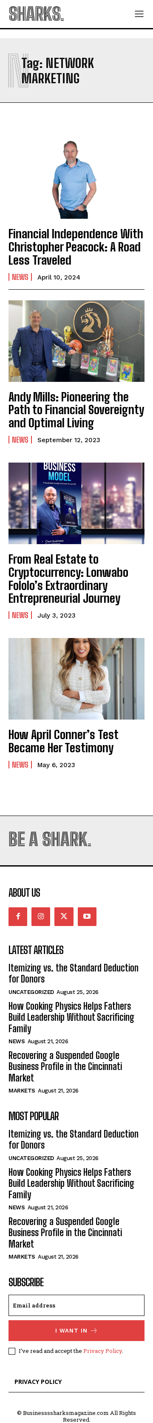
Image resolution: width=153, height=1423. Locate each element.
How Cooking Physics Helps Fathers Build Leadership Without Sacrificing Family (71, 1017)
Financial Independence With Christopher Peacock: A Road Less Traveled (75, 246)
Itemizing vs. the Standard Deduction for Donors (73, 973)
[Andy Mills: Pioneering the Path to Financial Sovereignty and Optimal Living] (76, 341)
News (20, 277)
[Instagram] (40, 916)
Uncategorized (31, 992)
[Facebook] (17, 916)
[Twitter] (63, 916)
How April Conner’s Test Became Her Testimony (63, 741)
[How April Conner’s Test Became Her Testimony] (76, 679)
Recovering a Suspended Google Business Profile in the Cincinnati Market (65, 1067)
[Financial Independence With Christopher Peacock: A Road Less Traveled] (76, 178)
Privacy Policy (102, 1351)
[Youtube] (87, 916)
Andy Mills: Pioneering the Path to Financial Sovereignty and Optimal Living (76, 410)
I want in (71, 1330)
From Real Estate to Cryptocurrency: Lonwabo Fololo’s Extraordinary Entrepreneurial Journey (68, 578)
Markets (21, 1090)
